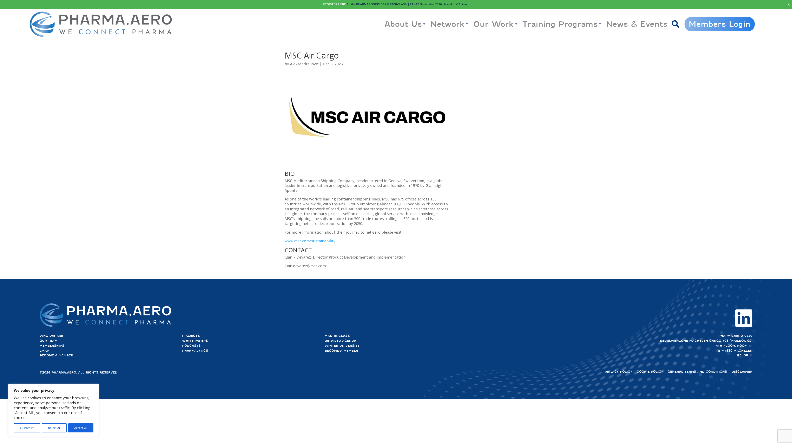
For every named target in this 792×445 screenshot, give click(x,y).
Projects (191, 335)
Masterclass (337, 335)
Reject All (54, 428)
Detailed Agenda (340, 340)
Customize (27, 428)
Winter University (342, 345)
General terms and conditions (697, 371)
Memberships (52, 345)
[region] (53, 410)
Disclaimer (742, 371)
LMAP (44, 350)
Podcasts (191, 345)
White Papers (195, 340)
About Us (403, 24)
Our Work (493, 24)
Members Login (720, 24)
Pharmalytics (195, 350)
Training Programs (560, 24)
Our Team (48, 340)
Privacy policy (618, 371)
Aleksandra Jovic (304, 63)
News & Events (636, 24)
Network (447, 24)
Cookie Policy (650, 371)
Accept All (80, 428)
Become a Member (56, 355)
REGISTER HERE (334, 4)
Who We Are (51, 335)
